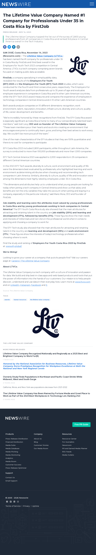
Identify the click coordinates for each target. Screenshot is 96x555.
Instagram (25, 285)
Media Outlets (68, 455)
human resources (20, 300)
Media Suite (11, 445)
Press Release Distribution (17, 439)
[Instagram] (18, 502)
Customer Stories (41, 445)
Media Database (12, 448)
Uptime (35, 506)
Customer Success (13, 465)
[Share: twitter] (9, 47)
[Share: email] (18, 47)
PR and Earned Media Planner (74, 448)
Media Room (11, 461)
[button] (92, 3)
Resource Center (69, 439)
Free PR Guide (81, 424)
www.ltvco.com (82, 282)
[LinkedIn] (14, 502)
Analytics (9, 458)
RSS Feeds (67, 452)
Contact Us (10, 477)
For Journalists (68, 442)
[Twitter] (11, 502)
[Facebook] (7, 502)
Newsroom (67, 445)
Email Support (11, 481)
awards (7, 300)
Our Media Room (41, 448)
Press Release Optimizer (16, 468)
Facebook (36, 285)
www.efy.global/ (14, 246)
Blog (36, 442)
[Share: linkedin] (13, 47)
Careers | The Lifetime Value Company (31, 261)
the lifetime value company (39, 300)
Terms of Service (13, 506)
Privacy (26, 506)
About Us (38, 439)
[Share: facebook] (5, 47)
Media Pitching (12, 452)
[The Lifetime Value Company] (79, 65)
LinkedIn (14, 285)
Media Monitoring (13, 455)
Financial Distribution (14, 442)
